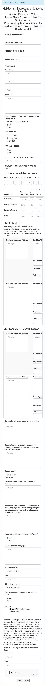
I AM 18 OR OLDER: (12, 146)
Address (8, 95)
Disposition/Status (12, 584)
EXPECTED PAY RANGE (14, 43)
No (10, 127)
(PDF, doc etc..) (14, 611)
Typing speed (10, 471)
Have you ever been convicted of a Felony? (21, 534)
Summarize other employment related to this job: (22, 422)
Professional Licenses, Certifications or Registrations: (20, 482)
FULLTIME (13, 135)
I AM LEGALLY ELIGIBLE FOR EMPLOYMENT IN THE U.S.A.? (22, 117)
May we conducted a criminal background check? (21, 593)
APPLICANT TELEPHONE (14, 51)
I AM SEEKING (10, 131)
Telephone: (37, 275)
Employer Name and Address (17, 240)
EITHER (12, 141)
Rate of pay (37, 260)
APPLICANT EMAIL (12, 59)
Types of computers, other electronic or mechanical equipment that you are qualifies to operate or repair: (22, 447)
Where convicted (11, 567)
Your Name (9, 70)
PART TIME (13, 138)
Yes (10, 125)
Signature (9, 653)
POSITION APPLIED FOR (14, 34)
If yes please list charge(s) (15, 546)
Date (7, 575)
